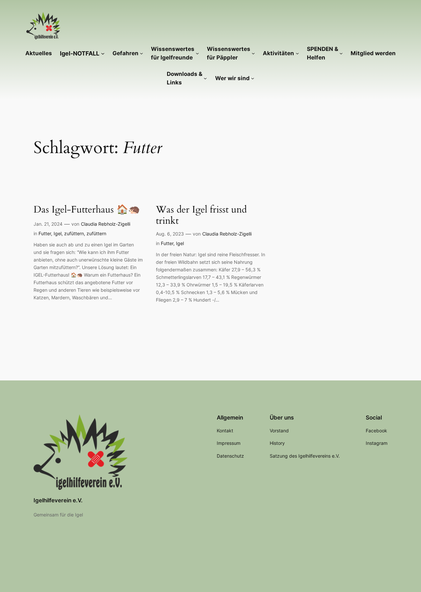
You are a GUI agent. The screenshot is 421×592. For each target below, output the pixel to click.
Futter (44, 233)
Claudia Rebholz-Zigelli (105, 224)
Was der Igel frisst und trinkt (201, 215)
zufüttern (74, 233)
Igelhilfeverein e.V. (58, 500)
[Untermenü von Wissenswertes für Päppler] (253, 53)
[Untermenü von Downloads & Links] (205, 78)
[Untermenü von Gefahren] (141, 53)
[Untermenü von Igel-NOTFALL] (103, 53)
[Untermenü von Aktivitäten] (297, 53)
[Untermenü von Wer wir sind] (252, 78)
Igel (58, 233)
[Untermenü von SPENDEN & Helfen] (341, 53)
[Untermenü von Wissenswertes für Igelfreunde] (197, 53)
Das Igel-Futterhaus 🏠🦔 (87, 209)
